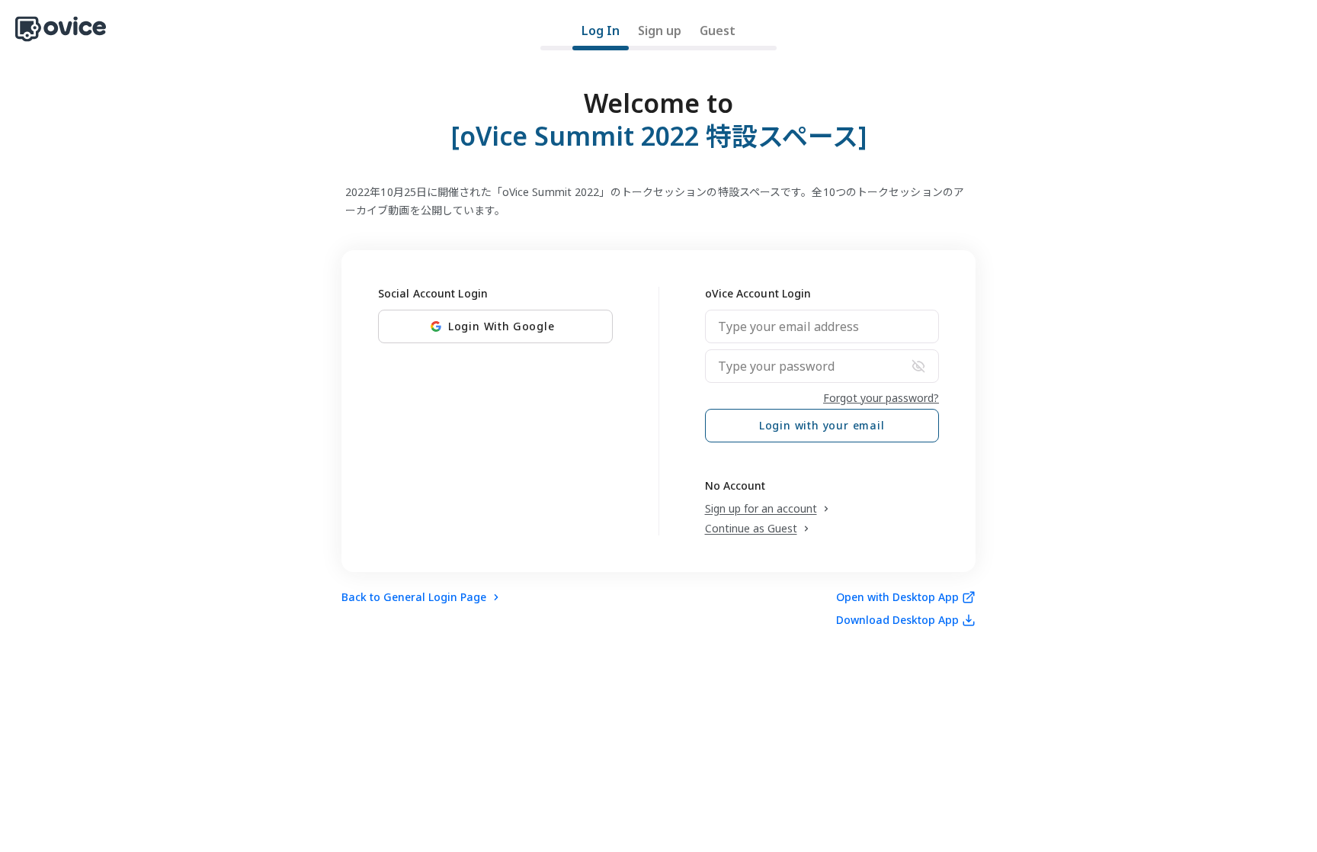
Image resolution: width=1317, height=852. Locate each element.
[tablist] (658, 35)
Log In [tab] (601, 30)
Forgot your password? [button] (881, 398)
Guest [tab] (717, 30)
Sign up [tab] (659, 30)
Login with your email (822, 425)
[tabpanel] (658, 347)
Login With (501, 326)
